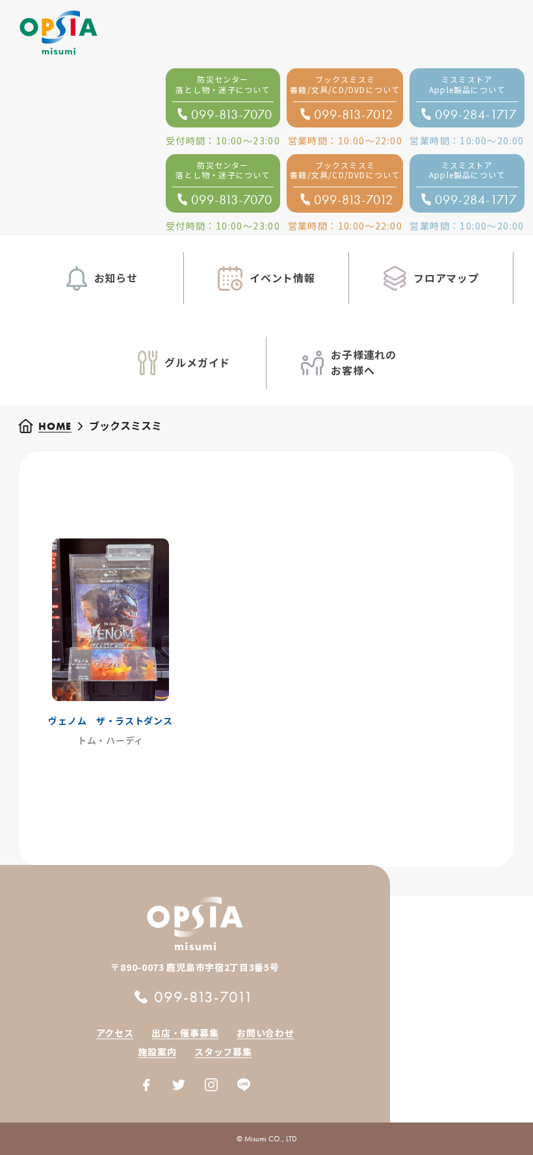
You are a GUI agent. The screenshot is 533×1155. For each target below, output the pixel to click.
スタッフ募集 (223, 1051)
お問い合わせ (265, 1032)
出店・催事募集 (184, 1032)
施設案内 (157, 1051)
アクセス (115, 1032)
